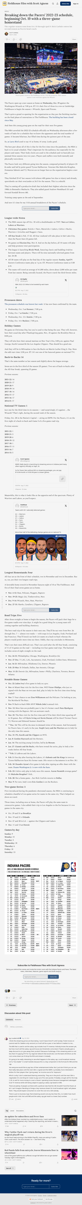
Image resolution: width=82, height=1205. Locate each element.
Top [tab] (7, 1111)
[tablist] (13, 1020)
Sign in (75, 4)
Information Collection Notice (40, 983)
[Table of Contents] (2, 602)
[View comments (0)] (24, 1144)
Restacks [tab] (18, 1020)
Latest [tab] (12, 1111)
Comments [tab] (9, 1020)
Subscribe (65, 4)
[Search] (53, 4)
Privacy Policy (56, 983)
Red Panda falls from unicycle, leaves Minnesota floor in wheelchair (31, 1151)
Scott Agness (13, 32)
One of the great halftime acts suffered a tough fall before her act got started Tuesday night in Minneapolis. (31, 1157)
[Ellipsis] (76, 1038)
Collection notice (51, 1195)
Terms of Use (50, 981)
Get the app (49, 1199)
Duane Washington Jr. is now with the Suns (31, 767)
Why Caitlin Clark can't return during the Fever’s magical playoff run (28, 1133)
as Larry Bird (13, 141)
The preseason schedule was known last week (24, 304)
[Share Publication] (57, 4)
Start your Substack (37, 1199)
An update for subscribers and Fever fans (24, 1116)
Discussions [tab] (20, 1111)
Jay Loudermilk (14, 1038)
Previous (12, 1005)
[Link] (1, 218)
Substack (32, 1203)
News (7, 11)
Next (71, 1005)
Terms (44, 1195)
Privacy (40, 1195)
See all (8, 1168)
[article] (41, 1121)
